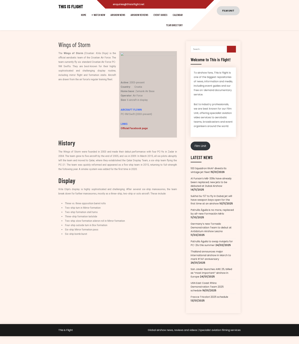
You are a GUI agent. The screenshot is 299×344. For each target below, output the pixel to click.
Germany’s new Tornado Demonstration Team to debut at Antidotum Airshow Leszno (211, 227)
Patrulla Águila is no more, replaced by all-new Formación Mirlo (212, 211)
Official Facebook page (134, 128)
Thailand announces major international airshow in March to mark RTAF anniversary (211, 255)
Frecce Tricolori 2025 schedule (209, 297)
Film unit (228, 10)
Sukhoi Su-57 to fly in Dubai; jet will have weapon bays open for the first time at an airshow (211, 199)
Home (83, 14)
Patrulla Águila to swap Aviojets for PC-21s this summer (212, 243)
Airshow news (117, 14)
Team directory (174, 25)
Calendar (178, 14)
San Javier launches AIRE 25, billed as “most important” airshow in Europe (211, 272)
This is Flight (70, 6)
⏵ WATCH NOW (98, 14)
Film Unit (200, 146)
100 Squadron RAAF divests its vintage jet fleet (208, 170)
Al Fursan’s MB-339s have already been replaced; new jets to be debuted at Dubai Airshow (211, 182)
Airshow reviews (139, 14)
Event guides (160, 14)
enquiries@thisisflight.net (128, 4)
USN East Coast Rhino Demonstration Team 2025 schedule (207, 286)
